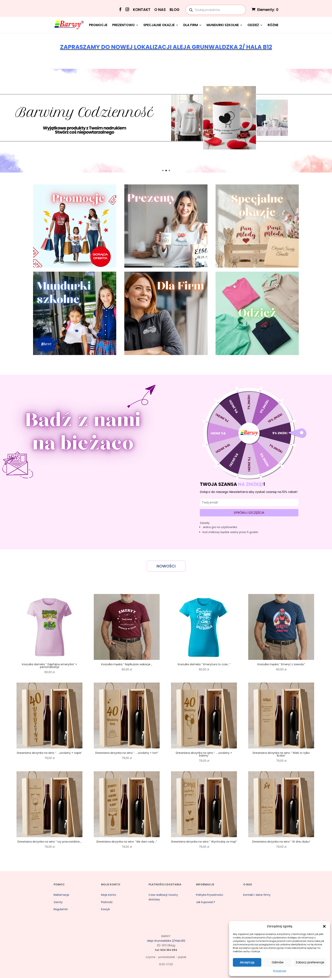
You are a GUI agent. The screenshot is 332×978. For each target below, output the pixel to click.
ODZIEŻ (253, 25)
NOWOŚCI (166, 566)
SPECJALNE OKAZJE (159, 25)
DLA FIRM (190, 25)
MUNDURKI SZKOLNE (223, 25)
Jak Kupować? (205, 902)
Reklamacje (61, 895)
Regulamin (61, 909)
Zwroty (58, 902)
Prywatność (279, 970)
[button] (324, 926)
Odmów (277, 962)
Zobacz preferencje (310, 962)
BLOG (174, 10)
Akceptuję (247, 962)
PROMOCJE (98, 25)
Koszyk (105, 909)
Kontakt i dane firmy (257, 895)
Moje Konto (108, 895)
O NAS (160, 10)
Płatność (107, 902)
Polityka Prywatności (209, 895)
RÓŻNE (273, 25)
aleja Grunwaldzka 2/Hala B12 (166, 941)
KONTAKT (141, 10)
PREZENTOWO (123, 25)
